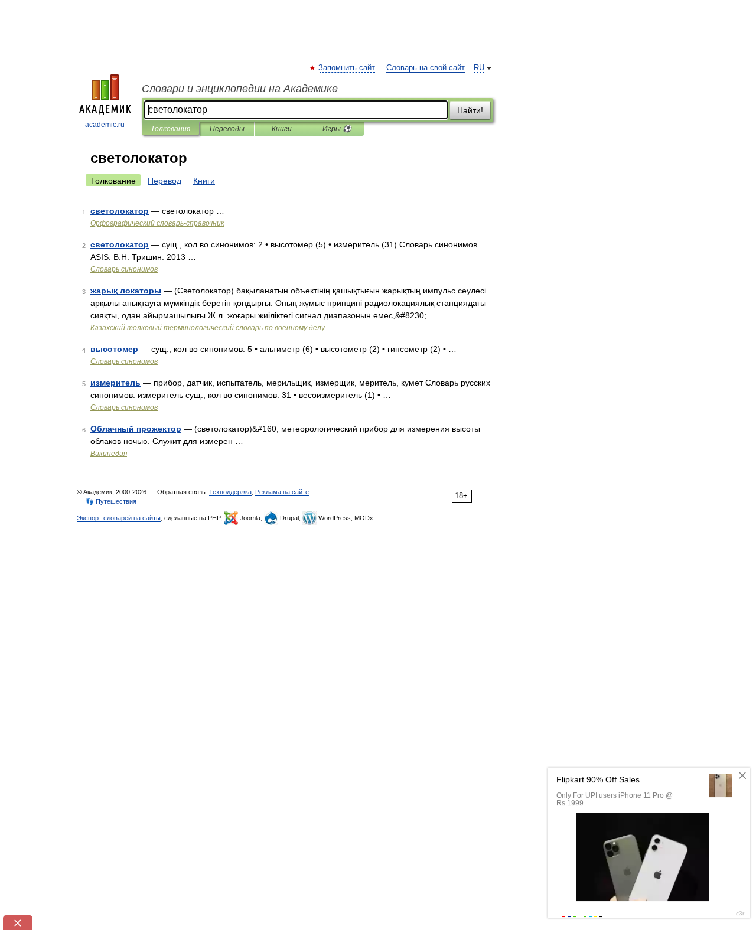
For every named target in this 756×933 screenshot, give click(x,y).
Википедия (108, 453)
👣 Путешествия (111, 501)
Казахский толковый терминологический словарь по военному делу (207, 328)
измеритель (115, 382)
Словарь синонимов (124, 269)
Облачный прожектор (135, 428)
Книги (282, 129)
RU (479, 68)
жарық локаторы (125, 290)
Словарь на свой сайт (425, 68)
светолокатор (119, 211)
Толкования (170, 129)
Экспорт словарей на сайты (119, 517)
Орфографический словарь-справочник (157, 223)
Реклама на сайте (282, 491)
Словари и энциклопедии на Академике (240, 88)
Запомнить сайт (347, 68)
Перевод (164, 180)
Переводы (227, 129)
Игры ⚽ (336, 129)
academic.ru (105, 124)
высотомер (114, 349)
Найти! (470, 110)
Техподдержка (230, 491)
